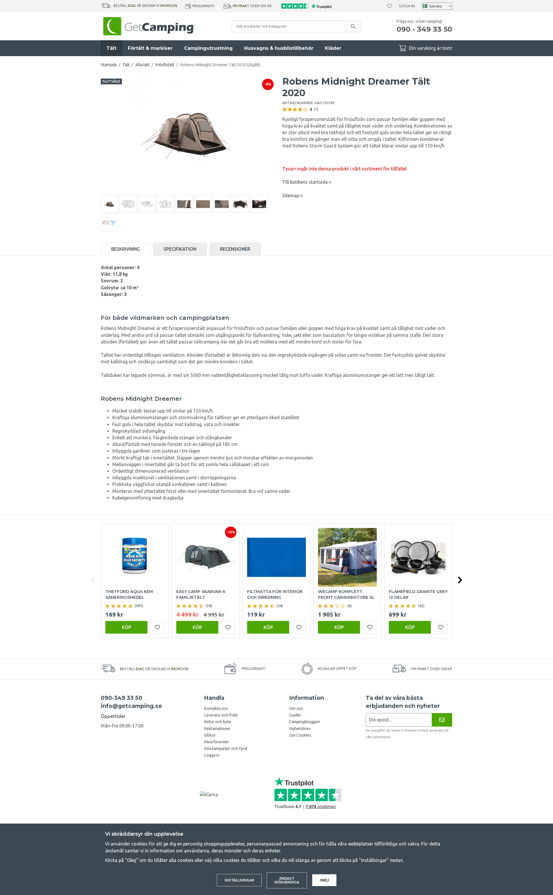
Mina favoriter (216, 742)
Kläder (333, 48)
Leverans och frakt (221, 715)
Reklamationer (217, 728)
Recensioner (235, 249)
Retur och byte (217, 721)
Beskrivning (125, 249)
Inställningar (239, 880)
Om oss (296, 708)
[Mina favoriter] (389, 6)
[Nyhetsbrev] (442, 720)
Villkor (210, 735)
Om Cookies (300, 735)
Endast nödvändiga (286, 880)
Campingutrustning (208, 48)
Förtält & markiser (150, 48)
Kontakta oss (216, 708)
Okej (324, 880)
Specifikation (180, 249)
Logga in (407, 6)
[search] (353, 26)
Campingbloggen (304, 721)
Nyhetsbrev (299, 728)
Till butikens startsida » (306, 182)
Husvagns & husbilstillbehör (278, 48)
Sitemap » (292, 195)
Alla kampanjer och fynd (225, 748)
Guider (295, 715)
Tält (111, 48)
